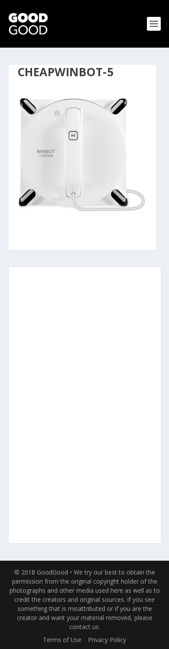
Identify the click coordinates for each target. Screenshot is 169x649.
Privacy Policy (107, 640)
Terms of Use (62, 640)
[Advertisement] (85, 406)
